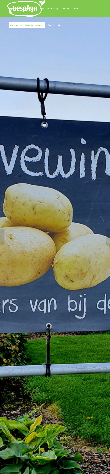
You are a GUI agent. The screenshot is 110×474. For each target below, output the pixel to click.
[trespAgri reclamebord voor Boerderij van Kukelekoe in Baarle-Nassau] (2, 237)
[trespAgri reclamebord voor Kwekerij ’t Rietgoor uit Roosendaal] (108, 237)
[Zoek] (59, 25)
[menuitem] (13, 8)
